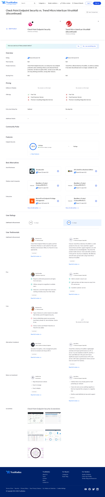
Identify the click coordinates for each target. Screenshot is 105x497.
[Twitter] (93, 489)
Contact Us (45, 482)
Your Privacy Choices (35, 488)
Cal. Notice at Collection (49, 488)
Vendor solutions (52, 3)
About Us (45, 474)
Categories (42, 3)
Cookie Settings (61, 488)
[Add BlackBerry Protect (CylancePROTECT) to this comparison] (58, 186)
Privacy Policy (24, 488)
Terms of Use (9, 488)
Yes (78, 46)
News (44, 480)
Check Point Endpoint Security (39, 30)
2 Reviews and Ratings (70, 33)
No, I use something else (89, 46)
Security (17, 488)
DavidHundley (38, 273)
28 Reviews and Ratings (33, 31)
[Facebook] (89, 489)
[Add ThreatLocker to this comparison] (58, 171)
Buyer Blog (65, 476)
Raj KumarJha (38, 238)
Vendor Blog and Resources (89, 478)
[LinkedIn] (97, 489)
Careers (45, 478)
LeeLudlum (76, 238)
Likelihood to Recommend (13, 222)
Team (44, 476)
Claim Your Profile (87, 476)
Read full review (35, 256)
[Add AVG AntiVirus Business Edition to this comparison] (96, 171)
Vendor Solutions (86, 474)
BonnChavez (38, 343)
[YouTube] (85, 489)
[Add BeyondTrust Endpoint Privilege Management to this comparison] (58, 201)
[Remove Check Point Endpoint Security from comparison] (60, 21)
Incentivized (34, 253)
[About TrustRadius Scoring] (29, 58)
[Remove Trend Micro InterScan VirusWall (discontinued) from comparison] (98, 21)
